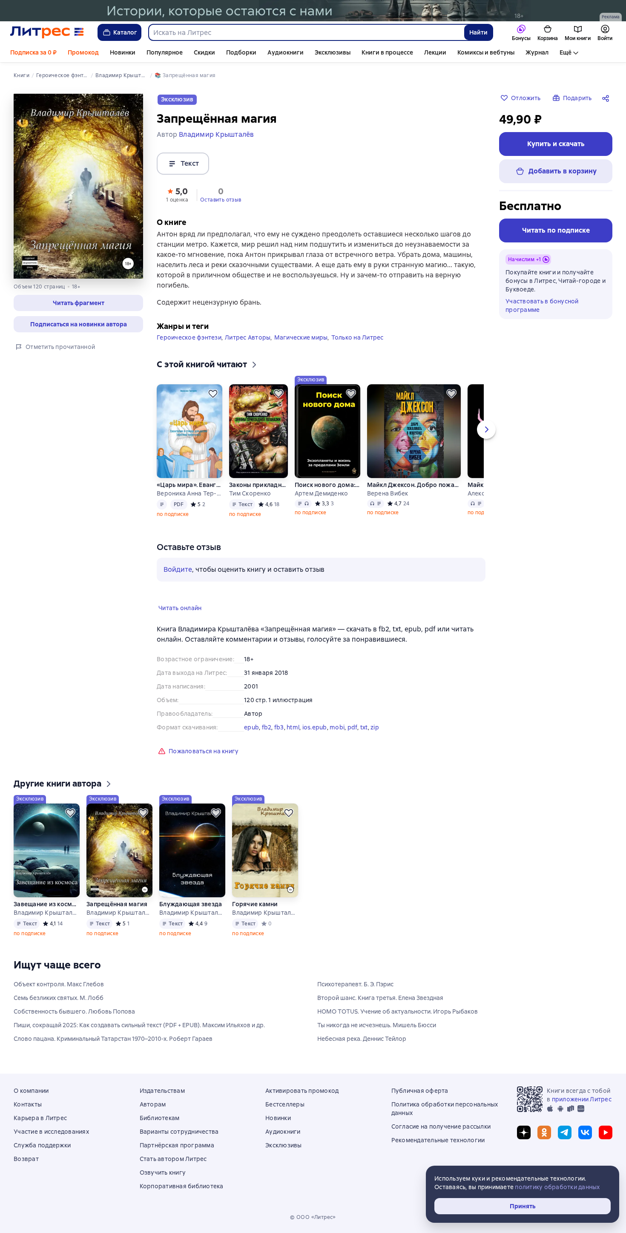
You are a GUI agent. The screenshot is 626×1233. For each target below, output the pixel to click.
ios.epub (314, 727)
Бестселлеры (284, 1104)
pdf (352, 727)
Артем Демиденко (321, 493)
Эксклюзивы (332, 52)
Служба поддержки (42, 1145)
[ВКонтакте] (585, 1132)
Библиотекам (160, 1118)
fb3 (279, 727)
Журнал (536, 52)
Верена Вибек (387, 493)
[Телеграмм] (564, 1132)
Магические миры (301, 337)
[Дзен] (524, 1132)
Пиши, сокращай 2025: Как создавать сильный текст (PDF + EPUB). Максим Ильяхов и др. (139, 1025)
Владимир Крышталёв (46, 912)
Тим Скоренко (250, 493)
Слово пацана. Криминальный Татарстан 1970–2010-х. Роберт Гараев (113, 1039)
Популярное (164, 52)
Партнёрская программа (177, 1145)
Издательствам (162, 1091)
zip (374, 727)
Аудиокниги (285, 52)
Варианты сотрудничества (179, 1131)
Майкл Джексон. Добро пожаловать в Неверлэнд (414, 485)
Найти (478, 32)
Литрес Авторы (247, 337)
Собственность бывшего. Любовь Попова (74, 1011)
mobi (337, 727)
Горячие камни (255, 904)
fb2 (267, 727)
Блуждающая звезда (190, 904)
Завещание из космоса (46, 904)
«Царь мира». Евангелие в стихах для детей (189, 485)
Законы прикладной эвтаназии (258, 485)
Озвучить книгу (163, 1172)
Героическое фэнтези (189, 337)
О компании (31, 1091)
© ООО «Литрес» (313, 1217)
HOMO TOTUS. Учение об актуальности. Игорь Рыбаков (397, 1011)
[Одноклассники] (544, 1132)
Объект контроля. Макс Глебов (59, 984)
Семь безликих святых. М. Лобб (58, 998)
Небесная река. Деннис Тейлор (361, 1039)
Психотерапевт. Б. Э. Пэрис (355, 984)
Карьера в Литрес (40, 1118)
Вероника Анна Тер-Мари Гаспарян (189, 493)
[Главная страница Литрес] (47, 32)
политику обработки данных (557, 1187)
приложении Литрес (582, 1099)
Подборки (241, 52)
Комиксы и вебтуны (485, 52)
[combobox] (306, 32)
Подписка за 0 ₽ (33, 52)
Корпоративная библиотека (182, 1186)
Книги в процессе (387, 52)
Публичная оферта (419, 1091)
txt (364, 727)
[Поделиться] (607, 98)
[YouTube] (605, 1132)
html (293, 727)
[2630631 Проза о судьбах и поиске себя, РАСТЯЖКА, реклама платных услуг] (313, 10)
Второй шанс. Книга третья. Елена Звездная (380, 998)
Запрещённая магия (116, 904)
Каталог (125, 32)
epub (251, 727)
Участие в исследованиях (51, 1131)
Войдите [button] (178, 569)
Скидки (204, 52)
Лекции (435, 52)
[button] (78, 303)
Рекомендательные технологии (438, 1140)
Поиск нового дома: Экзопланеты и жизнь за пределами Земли (327, 485)
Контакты (28, 1104)
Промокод (83, 52)
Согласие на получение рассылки (441, 1126)
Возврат (26, 1159)
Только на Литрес (357, 337)
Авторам (153, 1104)
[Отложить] (213, 394)
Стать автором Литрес (173, 1159)
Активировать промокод (302, 1091)
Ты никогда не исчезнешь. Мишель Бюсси (376, 1025)
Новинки (122, 52)
